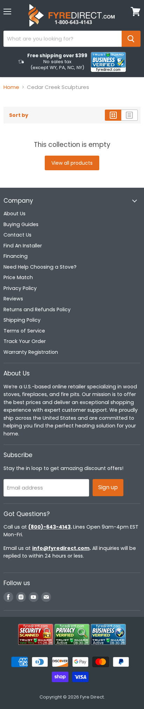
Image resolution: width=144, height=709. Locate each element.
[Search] (131, 39)
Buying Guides (20, 224)
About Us (14, 213)
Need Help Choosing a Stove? (40, 266)
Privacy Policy (20, 288)
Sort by (18, 115)
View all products (72, 162)
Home (11, 87)
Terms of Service (24, 330)
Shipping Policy (22, 319)
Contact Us (17, 234)
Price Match (18, 277)
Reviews (13, 298)
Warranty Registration (30, 352)
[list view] (129, 115)
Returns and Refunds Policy (37, 309)
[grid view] (113, 115)
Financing (15, 256)
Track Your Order (24, 341)
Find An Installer (22, 245)
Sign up (108, 487)
